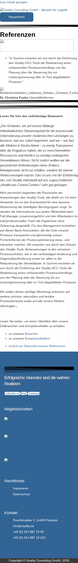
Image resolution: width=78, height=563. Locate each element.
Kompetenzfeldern (37, 338)
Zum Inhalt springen (14, 2)
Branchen (31, 333)
